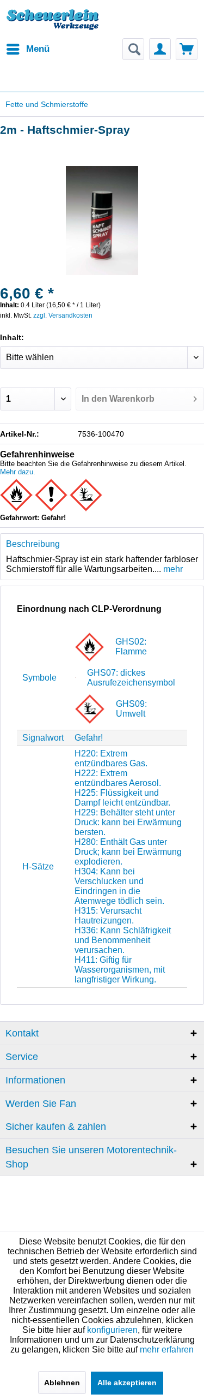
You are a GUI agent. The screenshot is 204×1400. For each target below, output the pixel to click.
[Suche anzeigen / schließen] (133, 49)
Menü (38, 49)
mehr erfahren (167, 1349)
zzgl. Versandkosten (62, 315)
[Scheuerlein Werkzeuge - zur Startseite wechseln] (53, 24)
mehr (172, 569)
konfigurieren (112, 1330)
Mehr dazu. (17, 472)
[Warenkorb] (186, 49)
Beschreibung (33, 544)
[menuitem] (27, 49)
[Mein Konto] (160, 49)
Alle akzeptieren (127, 1382)
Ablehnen (62, 1382)
